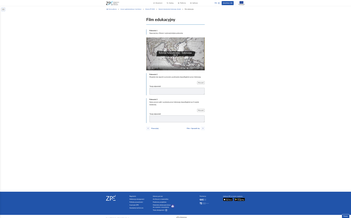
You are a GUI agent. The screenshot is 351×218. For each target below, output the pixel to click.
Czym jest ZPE (134, 205)
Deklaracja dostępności (136, 199)
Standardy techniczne (136, 208)
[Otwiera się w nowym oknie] (228, 199)
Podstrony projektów (159, 202)
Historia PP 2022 (150, 9)
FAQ (216, 3)
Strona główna (112, 9)
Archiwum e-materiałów (160, 199)
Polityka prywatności (136, 202)
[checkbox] (152, 68)
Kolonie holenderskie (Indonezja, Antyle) (170, 9)
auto (193, 68)
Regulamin (132, 196)
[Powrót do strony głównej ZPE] (112, 3)
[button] (218, 3)
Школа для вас (158, 196)
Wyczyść (201, 82)
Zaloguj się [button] (227, 3)
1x (198, 68)
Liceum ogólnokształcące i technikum (130, 9)
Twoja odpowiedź (155, 86)
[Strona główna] (117, 198)
